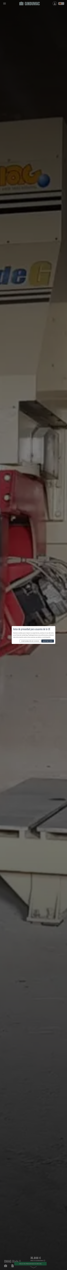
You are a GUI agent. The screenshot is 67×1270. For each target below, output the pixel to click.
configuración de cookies (30, 641)
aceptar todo (47, 641)
